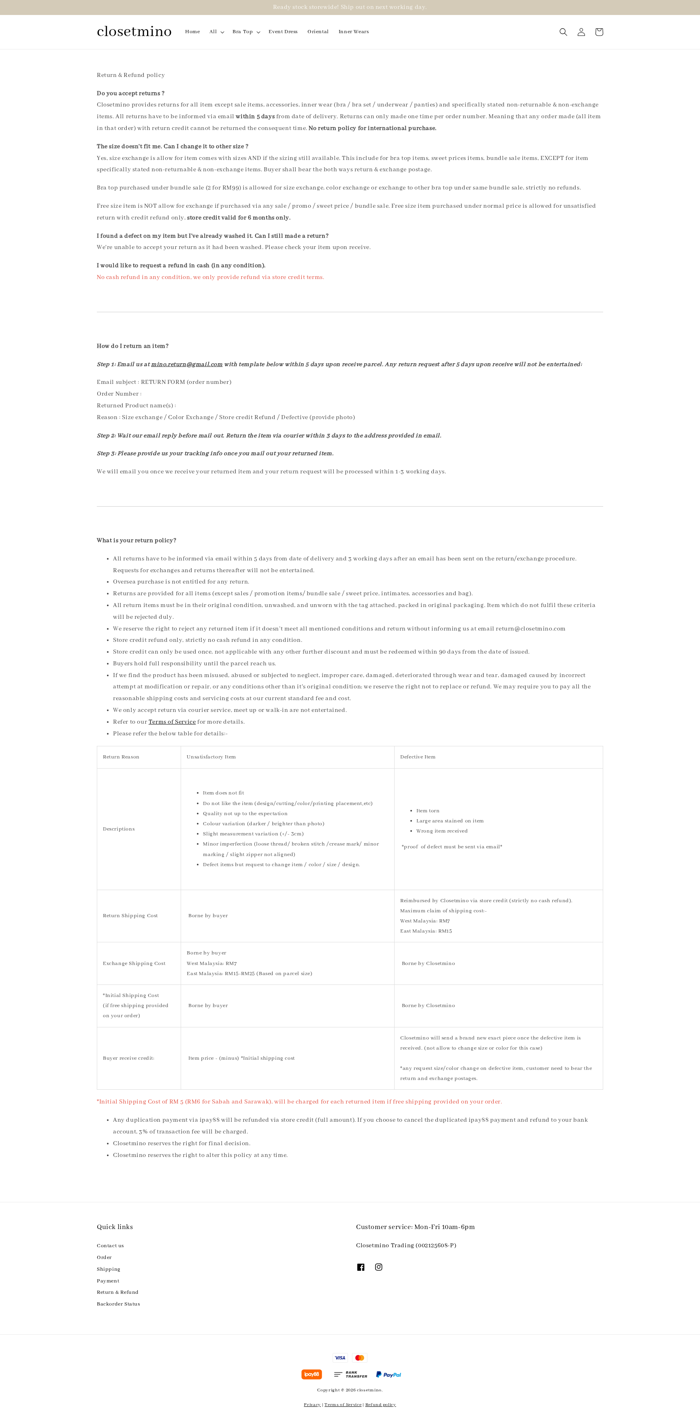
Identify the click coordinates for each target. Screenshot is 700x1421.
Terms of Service (172, 722)
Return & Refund (118, 1292)
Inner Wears (354, 31)
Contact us (110, 1245)
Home (192, 31)
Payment (108, 1281)
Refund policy (380, 1405)
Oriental (318, 31)
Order (104, 1257)
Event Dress (283, 31)
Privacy (312, 1405)
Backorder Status (118, 1304)
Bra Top (243, 31)
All (213, 31)
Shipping (109, 1269)
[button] (563, 32)
